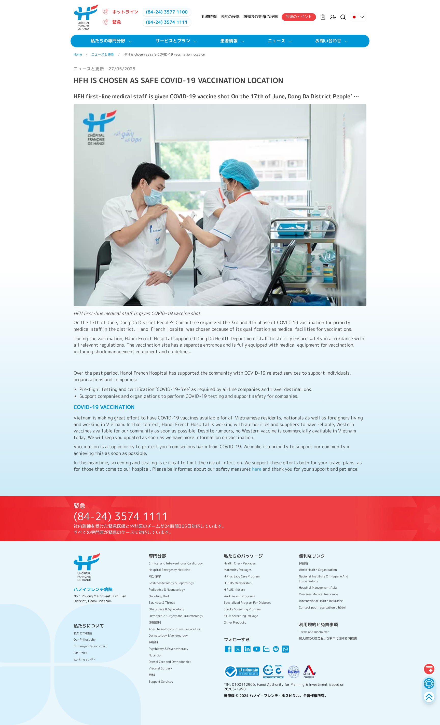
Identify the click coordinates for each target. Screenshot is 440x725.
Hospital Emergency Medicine (169, 570)
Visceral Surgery (160, 668)
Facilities (80, 653)
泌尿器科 (155, 622)
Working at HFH (84, 659)
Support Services (161, 681)
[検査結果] (323, 17)
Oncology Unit (159, 596)
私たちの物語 (83, 633)
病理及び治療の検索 (260, 16)
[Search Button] (343, 17)
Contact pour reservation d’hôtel (322, 607)
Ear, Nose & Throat (162, 602)
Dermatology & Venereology (168, 635)
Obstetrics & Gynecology (166, 609)
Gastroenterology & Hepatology (171, 583)
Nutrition (155, 655)
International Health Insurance (321, 601)
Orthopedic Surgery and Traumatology (176, 616)
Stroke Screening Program (242, 609)
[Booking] (429, 669)
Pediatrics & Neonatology (167, 589)
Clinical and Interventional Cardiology (176, 563)
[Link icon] (228, 649)
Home (78, 54)
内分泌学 (155, 576)
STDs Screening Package (241, 616)
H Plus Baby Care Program (241, 576)
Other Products (235, 622)
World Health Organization (318, 570)
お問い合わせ (328, 41)
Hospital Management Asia (318, 587)
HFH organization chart (90, 646)
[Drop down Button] (358, 17)
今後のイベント (298, 16)
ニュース (276, 41)
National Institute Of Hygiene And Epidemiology (323, 578)
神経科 (153, 642)
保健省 (303, 563)
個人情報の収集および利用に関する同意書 (328, 638)
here (257, 469)
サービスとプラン (173, 41)
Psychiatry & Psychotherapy (168, 649)
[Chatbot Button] (429, 683)
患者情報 (229, 41)
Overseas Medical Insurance (318, 594)
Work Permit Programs (239, 596)
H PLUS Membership (238, 583)
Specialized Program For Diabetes (247, 602)
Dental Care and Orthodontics (170, 662)
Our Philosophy (84, 639)
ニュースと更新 (102, 54)
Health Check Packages (240, 563)
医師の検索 (230, 16)
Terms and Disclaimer (314, 632)
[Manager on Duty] (333, 17)
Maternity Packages (238, 570)
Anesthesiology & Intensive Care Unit (175, 629)
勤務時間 (209, 16)
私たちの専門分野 (108, 41)
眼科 (152, 675)
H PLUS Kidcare (234, 589)
